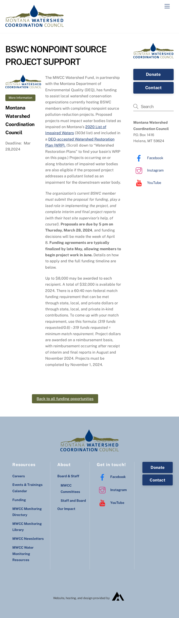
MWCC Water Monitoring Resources (23, 553)
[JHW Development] (118, 602)
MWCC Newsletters (28, 539)
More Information (20, 97)
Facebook (154, 158)
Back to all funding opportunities (65, 399)
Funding (19, 500)
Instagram (155, 170)
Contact (153, 87)
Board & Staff (68, 476)
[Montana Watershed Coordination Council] (34, 24)
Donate (153, 74)
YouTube (153, 183)
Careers (18, 476)
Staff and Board (73, 500)
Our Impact (66, 509)
